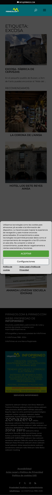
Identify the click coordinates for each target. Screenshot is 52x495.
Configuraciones (26, 261)
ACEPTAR (26, 253)
